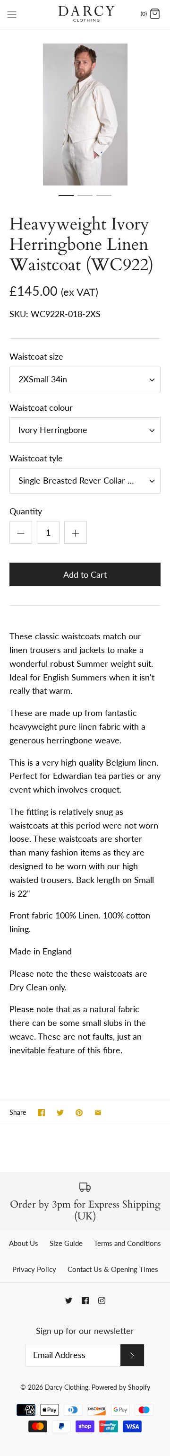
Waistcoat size (36, 356)
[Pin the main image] (79, 1112)
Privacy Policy (34, 1269)
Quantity (25, 511)
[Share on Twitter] (60, 1112)
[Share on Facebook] (41, 1112)
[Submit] (132, 1355)
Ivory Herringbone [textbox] (52, 430)
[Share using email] (98, 1112)
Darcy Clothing (66, 1387)
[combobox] (85, 379)
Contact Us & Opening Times (113, 1269)
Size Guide (66, 1243)
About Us (23, 1243)
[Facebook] (85, 1300)
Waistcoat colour (41, 407)
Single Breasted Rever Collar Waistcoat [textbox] (89, 480)
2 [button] (85, 199)
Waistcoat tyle (36, 458)
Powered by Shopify (121, 1387)
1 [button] (66, 199)
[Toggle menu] (12, 14)
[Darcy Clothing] (85, 14)
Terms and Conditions (127, 1243)
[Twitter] (68, 1300)
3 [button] (104, 199)
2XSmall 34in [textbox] (42, 379)
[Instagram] (101, 1300)
